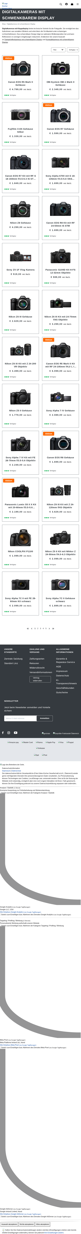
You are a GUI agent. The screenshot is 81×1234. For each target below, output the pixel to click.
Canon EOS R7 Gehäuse (60, 129)
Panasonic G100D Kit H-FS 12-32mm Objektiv (60, 271)
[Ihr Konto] (66, 4)
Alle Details (20, 912)
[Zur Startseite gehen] (7, 6)
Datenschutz (62, 675)
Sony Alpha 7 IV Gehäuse (60, 410)
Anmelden (44, 718)
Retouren (34, 663)
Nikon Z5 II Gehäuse (20, 410)
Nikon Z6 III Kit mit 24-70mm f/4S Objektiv (60, 318)
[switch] (40, 793)
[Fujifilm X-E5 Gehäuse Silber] (20, 115)
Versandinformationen (41, 672)
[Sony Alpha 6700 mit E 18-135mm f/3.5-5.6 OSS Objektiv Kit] (60, 162)
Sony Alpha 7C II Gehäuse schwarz (60, 599)
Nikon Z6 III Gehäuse (20, 316)
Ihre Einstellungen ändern (54, 1233)
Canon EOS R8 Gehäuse (60, 457)
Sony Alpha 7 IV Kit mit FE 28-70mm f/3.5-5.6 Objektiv (20, 459)
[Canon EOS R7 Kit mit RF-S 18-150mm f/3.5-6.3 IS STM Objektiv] (20, 162)
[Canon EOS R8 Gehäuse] (60, 443)
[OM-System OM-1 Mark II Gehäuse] (60, 68)
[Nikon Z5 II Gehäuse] (20, 397)
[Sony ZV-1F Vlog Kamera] (20, 256)
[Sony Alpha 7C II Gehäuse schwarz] (60, 584)
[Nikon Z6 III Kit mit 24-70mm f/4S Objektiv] (60, 303)
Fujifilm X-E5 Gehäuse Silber (20, 130)
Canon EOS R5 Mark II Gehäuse (20, 83)
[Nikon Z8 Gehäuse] (20, 209)
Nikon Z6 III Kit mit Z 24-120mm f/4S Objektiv (60, 506)
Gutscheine (62, 692)
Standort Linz (11, 663)
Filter (55, 50)
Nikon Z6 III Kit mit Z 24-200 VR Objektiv (20, 365)
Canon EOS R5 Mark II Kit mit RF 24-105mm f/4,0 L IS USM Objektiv (60, 365)
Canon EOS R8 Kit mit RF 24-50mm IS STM (60, 224)
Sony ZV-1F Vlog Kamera (21, 270)
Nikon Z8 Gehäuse (20, 223)
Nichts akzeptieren (27, 1224)
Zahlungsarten (37, 658)
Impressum (62, 671)
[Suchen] (61, 4)
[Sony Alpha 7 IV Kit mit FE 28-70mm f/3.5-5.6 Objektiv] (20, 443)
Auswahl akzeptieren (9, 1224)
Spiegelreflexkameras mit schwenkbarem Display (23, 39)
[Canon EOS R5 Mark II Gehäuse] (20, 68)
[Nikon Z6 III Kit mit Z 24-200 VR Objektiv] (20, 350)
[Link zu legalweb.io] (3, 1230)
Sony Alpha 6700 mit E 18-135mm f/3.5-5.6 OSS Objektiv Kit (60, 177)
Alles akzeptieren (42, 1224)
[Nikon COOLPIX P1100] (20, 537)
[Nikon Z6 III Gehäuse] (20, 303)
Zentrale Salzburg (13, 658)
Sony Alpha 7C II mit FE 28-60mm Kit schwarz (20, 599)
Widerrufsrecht (37, 667)
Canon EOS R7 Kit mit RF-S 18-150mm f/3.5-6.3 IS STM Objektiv (20, 177)
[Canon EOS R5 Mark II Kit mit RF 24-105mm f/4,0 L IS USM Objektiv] (60, 350)
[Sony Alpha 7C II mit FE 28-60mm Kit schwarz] (20, 584)
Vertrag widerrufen (37, 679)
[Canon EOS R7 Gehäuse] (60, 115)
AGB (58, 666)
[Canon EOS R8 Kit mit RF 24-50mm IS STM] (60, 209)
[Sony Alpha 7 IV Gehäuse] (60, 397)
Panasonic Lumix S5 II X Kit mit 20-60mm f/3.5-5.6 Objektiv (20, 506)
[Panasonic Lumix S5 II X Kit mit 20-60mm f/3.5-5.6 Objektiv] (20, 490)
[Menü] (77, 4)
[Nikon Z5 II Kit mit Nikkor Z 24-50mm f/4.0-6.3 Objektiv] (60, 537)
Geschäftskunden (65, 688)
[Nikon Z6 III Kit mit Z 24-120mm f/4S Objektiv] (60, 490)
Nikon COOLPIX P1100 (20, 551)
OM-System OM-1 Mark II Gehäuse (60, 83)
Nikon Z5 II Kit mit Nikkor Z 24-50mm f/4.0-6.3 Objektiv (60, 553)
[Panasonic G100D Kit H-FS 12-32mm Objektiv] (60, 256)
